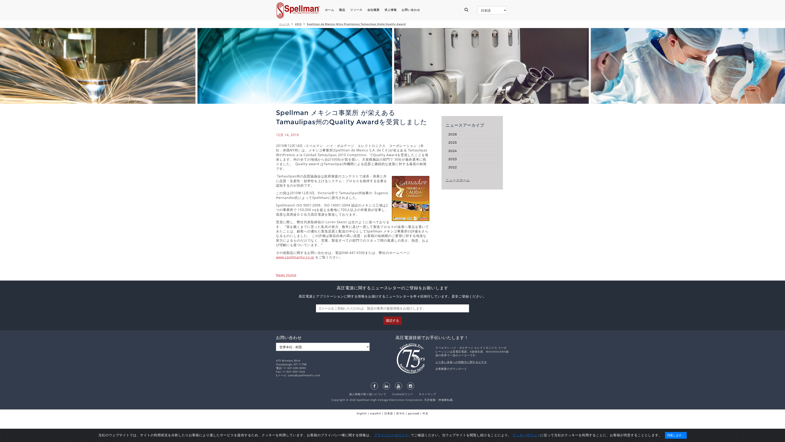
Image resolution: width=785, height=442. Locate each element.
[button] (468, 9)
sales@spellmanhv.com (304, 375)
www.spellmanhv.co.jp (295, 257)
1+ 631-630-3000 (294, 368)
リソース (356, 10)
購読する (392, 320)
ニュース (284, 24)
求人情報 (391, 10)
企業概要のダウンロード (451, 369)
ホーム (329, 10)
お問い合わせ (411, 10)
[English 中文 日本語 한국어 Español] (492, 10)
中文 (425, 413)
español (375, 413)
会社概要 (373, 10)
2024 (452, 151)
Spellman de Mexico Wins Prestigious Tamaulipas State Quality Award (356, 24)
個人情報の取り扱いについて (368, 394)
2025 (452, 142)
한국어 (400, 413)
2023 (452, 159)
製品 (342, 10)
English (362, 413)
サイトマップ (425, 394)
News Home (286, 275)
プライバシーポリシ (389, 435)
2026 (452, 134)
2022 (452, 167)
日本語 (388, 413)
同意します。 (675, 435)
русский (413, 413)
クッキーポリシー (526, 435)
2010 (298, 24)
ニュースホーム (458, 180)
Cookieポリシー (400, 394)
